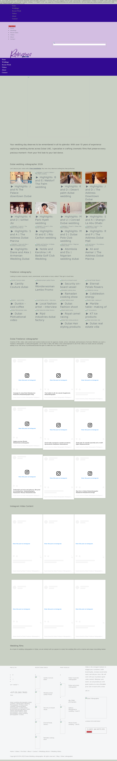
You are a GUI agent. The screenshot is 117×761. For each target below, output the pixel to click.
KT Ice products (91, 315)
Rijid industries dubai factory (45, 317)
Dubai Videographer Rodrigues (30, 397)
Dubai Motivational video (18, 317)
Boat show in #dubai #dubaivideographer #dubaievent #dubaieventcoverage (87, 491)
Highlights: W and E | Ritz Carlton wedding (45, 234)
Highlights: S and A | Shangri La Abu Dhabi (95, 220)
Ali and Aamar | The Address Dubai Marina (94, 253)
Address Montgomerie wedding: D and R (74, 709)
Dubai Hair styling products (70, 325)
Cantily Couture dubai (19, 285)
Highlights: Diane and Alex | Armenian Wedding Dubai (20, 253)
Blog (58, 756)
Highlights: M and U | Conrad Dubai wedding (71, 220)
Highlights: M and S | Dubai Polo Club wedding (71, 235)
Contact (15, 19)
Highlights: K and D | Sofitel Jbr (20, 220)
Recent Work (16, 11)
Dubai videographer (67, 756)
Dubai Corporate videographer (74, 678)
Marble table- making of (96, 305)
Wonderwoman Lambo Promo (45, 288)
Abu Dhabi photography (72, 701)
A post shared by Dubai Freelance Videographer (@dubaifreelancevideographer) (35, 571)
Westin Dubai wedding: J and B (74, 723)
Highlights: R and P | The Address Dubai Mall (95, 235)
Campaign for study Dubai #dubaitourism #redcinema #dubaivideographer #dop (24, 393)
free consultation (35, 168)
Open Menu (12, 26)
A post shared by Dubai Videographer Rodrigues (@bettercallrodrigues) (95, 398)
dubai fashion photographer (20, 709)
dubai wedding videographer (21, 702)
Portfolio (23, 751)
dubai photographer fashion (18, 711)
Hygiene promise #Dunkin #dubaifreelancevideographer (21, 442)
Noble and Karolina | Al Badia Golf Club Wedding (45, 253)
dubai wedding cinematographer (19, 705)
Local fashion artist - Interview (46, 305)
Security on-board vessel (70, 285)
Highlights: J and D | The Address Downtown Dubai (95, 193)
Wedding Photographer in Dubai (20, 704)
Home (14, 6)
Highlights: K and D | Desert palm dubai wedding (70, 191)
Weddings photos (44, 751)
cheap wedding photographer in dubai (19, 713)
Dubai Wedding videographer (34, 756)
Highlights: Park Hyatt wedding (44, 220)
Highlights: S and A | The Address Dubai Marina (20, 235)
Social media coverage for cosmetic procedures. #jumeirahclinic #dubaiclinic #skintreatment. (58, 443)
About (14, 16)
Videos (14, 13)
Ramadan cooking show (69, 295)
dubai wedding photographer (19, 702)
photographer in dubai (17, 707)
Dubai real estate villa (94, 325)
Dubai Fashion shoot (69, 305)
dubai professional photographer (18, 708)
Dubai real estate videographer (74, 686)
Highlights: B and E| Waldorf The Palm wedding (45, 182)
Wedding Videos (56, 751)
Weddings (15, 8)
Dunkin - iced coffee (18, 305)
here (103, 686)
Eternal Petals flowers (94, 285)
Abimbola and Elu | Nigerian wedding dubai (69, 253)
